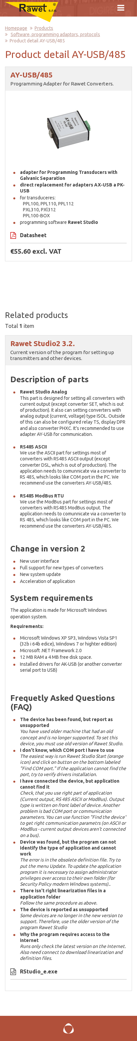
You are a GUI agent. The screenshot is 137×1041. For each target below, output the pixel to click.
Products (44, 28)
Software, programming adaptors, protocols (55, 34)
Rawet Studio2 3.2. (42, 343)
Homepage (16, 28)
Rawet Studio (53, 927)
